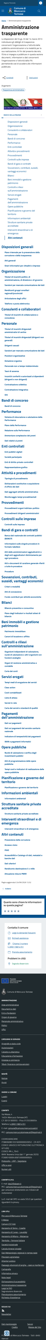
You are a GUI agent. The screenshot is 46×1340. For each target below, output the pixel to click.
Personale (9, 323)
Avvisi (4, 1082)
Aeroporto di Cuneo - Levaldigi (14, 1232)
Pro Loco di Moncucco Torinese (14, 1215)
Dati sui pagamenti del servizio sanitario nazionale (22, 730)
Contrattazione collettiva (16, 384)
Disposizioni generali (17, 247)
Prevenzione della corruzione (17, 839)
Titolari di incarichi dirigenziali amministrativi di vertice (18, 330)
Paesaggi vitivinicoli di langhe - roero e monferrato (23, 1265)
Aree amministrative (10, 1004)
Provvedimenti (13, 503)
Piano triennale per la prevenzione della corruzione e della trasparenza (22, 254)
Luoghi (4, 1096)
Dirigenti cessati (12, 345)
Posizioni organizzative (15, 355)
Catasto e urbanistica (10, 1051)
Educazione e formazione (12, 1055)
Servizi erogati (12, 677)
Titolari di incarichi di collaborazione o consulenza (21, 316)
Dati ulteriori (10, 863)
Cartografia (6, 1269)
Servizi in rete (11, 702)
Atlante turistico (8, 1261)
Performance (11, 412)
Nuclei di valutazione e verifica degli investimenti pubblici (20, 754)
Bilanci (7, 602)
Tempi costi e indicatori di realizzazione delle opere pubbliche (24, 771)
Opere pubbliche (14, 747)
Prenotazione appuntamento (14, 1294)
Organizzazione (13, 271)
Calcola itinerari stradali (11, 1248)
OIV (6, 394)
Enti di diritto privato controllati (19, 462)
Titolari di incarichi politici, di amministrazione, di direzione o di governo (24, 278)
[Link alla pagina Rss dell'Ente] (3, 1310)
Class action (10, 687)
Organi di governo (9, 1017)
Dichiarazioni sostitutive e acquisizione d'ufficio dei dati (22, 485)
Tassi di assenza (12, 371)
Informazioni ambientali (20, 793)
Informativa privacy (10, 1273)
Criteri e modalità (12, 586)
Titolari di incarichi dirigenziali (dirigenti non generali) (24, 339)
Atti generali (10, 260)
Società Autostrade (10, 1244)
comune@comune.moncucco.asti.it (23, 1128)
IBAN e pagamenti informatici (18, 741)
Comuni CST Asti (9, 1224)
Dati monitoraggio (9, 1324)
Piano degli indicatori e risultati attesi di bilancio (22, 615)
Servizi (30, 1324)
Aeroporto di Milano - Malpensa (15, 1236)
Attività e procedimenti (19, 473)
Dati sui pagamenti (13, 723)
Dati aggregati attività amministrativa (21, 491)
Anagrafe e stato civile (11, 1043)
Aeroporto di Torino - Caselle (13, 1228)
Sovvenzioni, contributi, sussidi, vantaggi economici (22, 579)
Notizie (4, 1078)
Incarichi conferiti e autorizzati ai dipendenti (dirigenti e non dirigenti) (24, 378)
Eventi (4, 1100)
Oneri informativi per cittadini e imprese (22, 265)
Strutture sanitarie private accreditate (21, 806)
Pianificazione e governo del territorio (23, 780)
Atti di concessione (13, 591)
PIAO (7, 850)
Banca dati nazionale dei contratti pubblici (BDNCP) (23, 537)
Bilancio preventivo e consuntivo (19, 608)
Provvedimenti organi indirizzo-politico (22, 508)
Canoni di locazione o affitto (17, 636)
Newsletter (6, 1314)
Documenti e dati (9, 1008)
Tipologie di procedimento (16, 478)
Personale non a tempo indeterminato (21, 366)
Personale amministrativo (12, 1021)
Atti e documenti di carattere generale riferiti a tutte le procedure (24, 565)
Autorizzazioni (7, 1047)
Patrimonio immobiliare (15, 631)
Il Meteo (5, 1219)
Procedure (9, 571)
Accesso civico (11, 845)
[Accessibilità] (7, 1333)
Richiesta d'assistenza (11, 1297)
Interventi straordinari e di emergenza (21, 821)
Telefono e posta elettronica (17, 303)
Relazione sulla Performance (17, 430)
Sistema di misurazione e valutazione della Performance (23, 418)
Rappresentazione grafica (16, 467)
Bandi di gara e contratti (20, 530)
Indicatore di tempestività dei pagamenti (23, 736)
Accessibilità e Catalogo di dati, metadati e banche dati (23, 857)
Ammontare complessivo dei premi (20, 435)
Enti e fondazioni (9, 1013)
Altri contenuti (12, 834)
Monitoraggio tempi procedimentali (20, 496)
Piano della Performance (15, 425)
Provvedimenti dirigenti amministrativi (22, 513)
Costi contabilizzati (13, 692)
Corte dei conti (11, 671)
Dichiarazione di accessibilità (13, 1281)
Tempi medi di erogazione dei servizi (21, 682)
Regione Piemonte (9, 3)
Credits (15, 1327)
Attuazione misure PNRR (16, 873)
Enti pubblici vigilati (13, 451)
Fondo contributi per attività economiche (23, 596)
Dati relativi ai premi (13, 440)
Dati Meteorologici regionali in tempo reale (19, 1252)
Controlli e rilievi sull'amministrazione (18, 644)
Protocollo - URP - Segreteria (14, 1161)
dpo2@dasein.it (14, 1183)
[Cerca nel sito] (38, 11)
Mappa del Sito (34, 1327)
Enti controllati (13, 446)
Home (4, 20)
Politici (4, 1025)
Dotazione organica (13, 360)
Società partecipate (13, 457)
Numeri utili (6, 1169)
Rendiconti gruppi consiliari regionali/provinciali (17, 292)
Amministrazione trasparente (14, 1285)
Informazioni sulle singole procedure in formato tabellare (22, 545)
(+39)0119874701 (18, 1124)
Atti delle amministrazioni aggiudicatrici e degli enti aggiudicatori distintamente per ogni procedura (23, 555)
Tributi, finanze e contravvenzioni (15, 1064)
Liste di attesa (11, 697)
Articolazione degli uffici (15, 298)
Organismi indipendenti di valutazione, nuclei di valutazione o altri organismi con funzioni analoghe (23, 654)
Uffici (4, 1029)
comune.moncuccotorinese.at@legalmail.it (24, 1132)
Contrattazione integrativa (16, 389)
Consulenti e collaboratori (21, 309)
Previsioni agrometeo (10, 1256)
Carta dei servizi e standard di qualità (21, 708)
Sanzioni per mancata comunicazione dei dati (24, 285)
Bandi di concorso (15, 400)
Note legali (6, 1277)
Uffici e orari (7, 1165)
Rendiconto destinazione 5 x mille (20, 868)
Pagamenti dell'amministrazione (18, 716)
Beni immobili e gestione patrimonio (20, 624)
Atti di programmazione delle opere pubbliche (20, 762)
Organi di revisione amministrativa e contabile (21, 664)
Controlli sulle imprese (19, 519)
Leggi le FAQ (7, 1288)
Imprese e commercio (11, 1060)
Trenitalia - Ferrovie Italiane (13, 1240)
